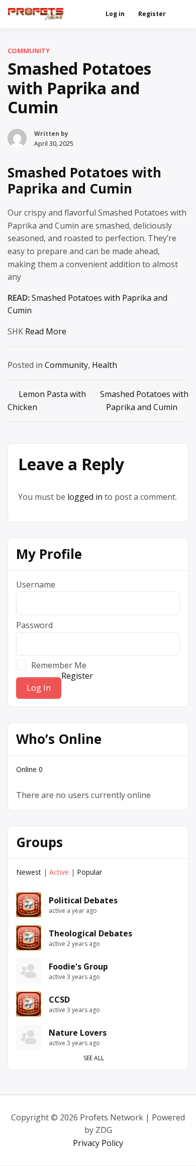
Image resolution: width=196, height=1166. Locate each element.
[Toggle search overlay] (87, 14)
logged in (85, 496)
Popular (89, 872)
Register (152, 14)
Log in (115, 14)
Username (35, 584)
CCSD (59, 999)
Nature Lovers (78, 1032)
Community (29, 50)
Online (29, 769)
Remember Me (58, 665)
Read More (45, 331)
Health (104, 364)
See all (93, 1058)
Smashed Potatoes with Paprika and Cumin (84, 180)
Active (59, 872)
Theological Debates (90, 933)
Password (34, 625)
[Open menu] (178, 14)
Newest (28, 872)
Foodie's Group (78, 966)
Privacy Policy (98, 1142)
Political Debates (83, 900)
